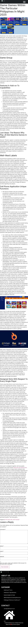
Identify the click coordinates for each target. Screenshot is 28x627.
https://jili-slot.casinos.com (20, 467)
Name (2, 546)
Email (2, 551)
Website (2, 556)
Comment (3, 529)
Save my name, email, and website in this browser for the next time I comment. (13, 563)
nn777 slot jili (16, 519)
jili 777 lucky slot (8, 519)
